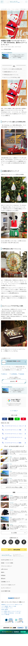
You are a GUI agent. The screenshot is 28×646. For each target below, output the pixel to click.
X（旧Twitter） (14, 373)
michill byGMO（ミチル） (6, 9)
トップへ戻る (13, 410)
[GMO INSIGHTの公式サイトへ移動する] (14, 597)
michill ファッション (23, 500)
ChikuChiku (25, 476)
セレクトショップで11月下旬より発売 (12, 77)
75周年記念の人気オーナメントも (11, 74)
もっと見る (14, 532)
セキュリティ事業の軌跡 (5, 614)
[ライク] (26, 1)
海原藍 (26, 461)
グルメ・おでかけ (15, 9)
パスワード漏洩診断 (4, 606)
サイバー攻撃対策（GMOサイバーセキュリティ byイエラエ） (11, 611)
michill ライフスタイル (23, 454)
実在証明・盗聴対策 (4, 609)
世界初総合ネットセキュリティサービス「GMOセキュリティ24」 (11, 604)
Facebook (22, 373)
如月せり (25, 507)
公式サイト (4, 373)
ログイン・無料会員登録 (14, 549)
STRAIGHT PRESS (7, 49)
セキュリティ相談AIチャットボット (7, 607)
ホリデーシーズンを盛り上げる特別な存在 (13, 69)
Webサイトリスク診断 (12, 606)
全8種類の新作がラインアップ (10, 71)
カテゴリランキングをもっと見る (14, 487)
